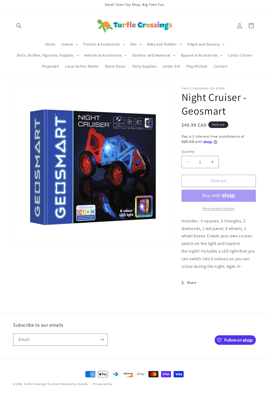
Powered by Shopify (74, 384)
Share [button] (191, 282)
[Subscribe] (101, 339)
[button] (19, 26)
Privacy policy (102, 384)
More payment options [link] (219, 208)
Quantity (188, 151)
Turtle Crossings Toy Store (42, 384)
